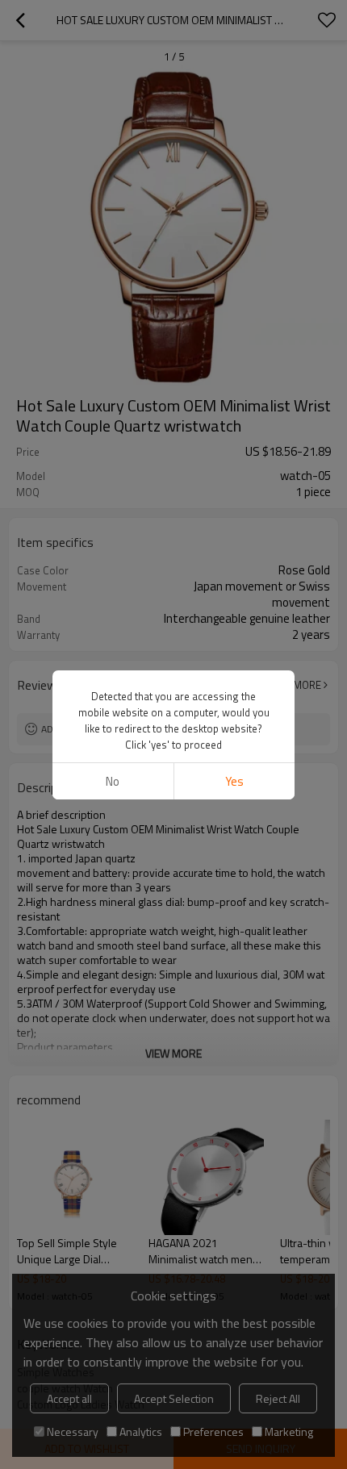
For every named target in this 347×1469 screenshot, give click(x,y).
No (112, 781)
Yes (234, 781)
